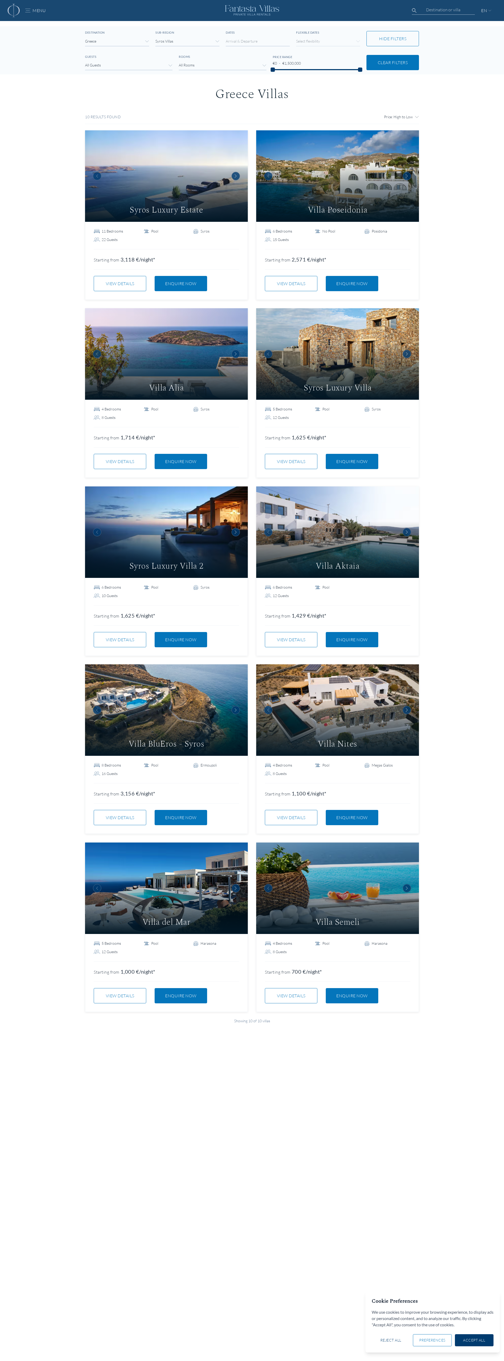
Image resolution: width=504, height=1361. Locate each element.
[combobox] (443, 10)
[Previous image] (97, 176)
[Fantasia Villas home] (13, 10)
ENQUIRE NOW (181, 283)
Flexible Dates (307, 32)
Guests (90, 56)
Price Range (282, 57)
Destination (95, 32)
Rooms (184, 56)
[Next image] (236, 176)
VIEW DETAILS (120, 283)
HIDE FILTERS (392, 38)
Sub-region (164, 32)
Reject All (390, 1340)
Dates (230, 32)
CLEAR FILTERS (393, 62)
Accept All (474, 1340)
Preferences (432, 1340)
